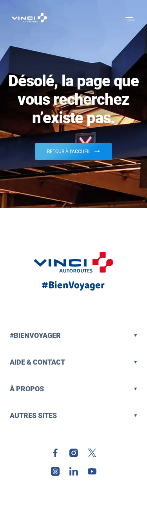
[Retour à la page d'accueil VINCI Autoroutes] (29, 17)
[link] (55, 453)
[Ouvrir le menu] (129, 18)
